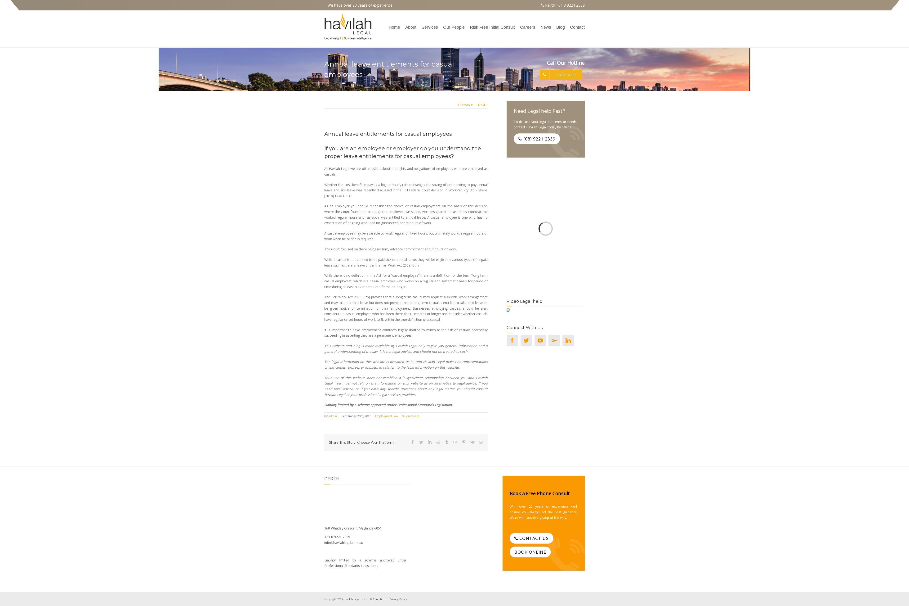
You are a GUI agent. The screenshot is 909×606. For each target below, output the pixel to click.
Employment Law (386, 416)
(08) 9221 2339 (538, 139)
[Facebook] (512, 340)
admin (332, 416)
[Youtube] (540, 340)
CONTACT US (533, 538)
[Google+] (554, 340)
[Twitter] (526, 340)
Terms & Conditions (373, 599)
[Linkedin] (568, 340)
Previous (466, 105)
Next (481, 105)
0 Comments (410, 416)
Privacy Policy (398, 599)
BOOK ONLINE (530, 552)
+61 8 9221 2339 (570, 5)
